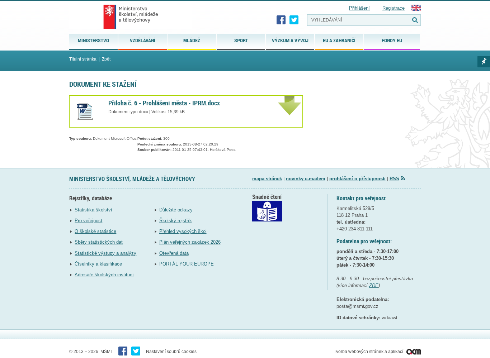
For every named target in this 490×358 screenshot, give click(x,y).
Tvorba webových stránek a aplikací (369, 351)
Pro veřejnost (88, 220)
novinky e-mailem (305, 178)
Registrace (393, 8)
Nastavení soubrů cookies (171, 351)
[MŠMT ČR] (130, 17)
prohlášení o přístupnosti (357, 178)
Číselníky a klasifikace (98, 264)
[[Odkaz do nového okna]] (267, 220)
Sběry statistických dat (99, 242)
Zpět (106, 59)
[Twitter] (294, 20)
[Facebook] (281, 20)
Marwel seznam (483, 61)
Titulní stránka (82, 59)
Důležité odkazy (176, 210)
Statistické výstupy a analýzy (105, 253)
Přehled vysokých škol (183, 231)
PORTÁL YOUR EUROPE (186, 264)
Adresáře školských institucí (104, 274)
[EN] (416, 9)
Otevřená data (174, 253)
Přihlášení (359, 8)
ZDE (373, 285)
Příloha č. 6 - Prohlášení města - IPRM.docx (164, 103)
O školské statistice (95, 231)
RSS (394, 178)
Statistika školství (93, 210)
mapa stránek (267, 178)
